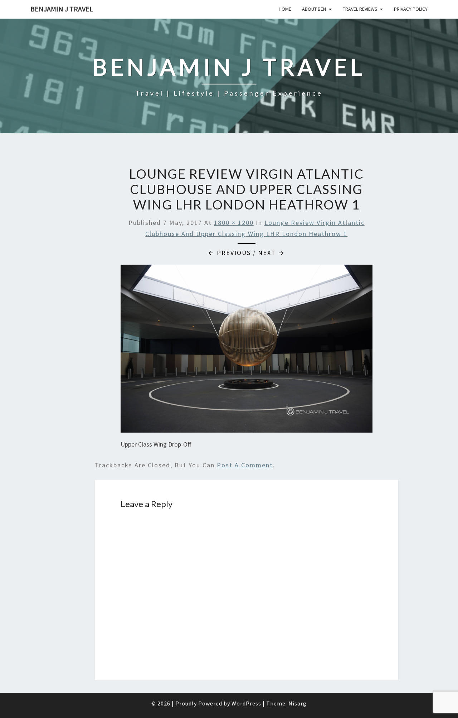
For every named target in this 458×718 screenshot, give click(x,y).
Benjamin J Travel (61, 8)
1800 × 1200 (234, 222)
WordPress (246, 703)
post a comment (245, 465)
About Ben (314, 9)
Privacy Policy (411, 9)
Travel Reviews (360, 9)
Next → (271, 253)
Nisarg (297, 703)
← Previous (229, 253)
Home (285, 9)
